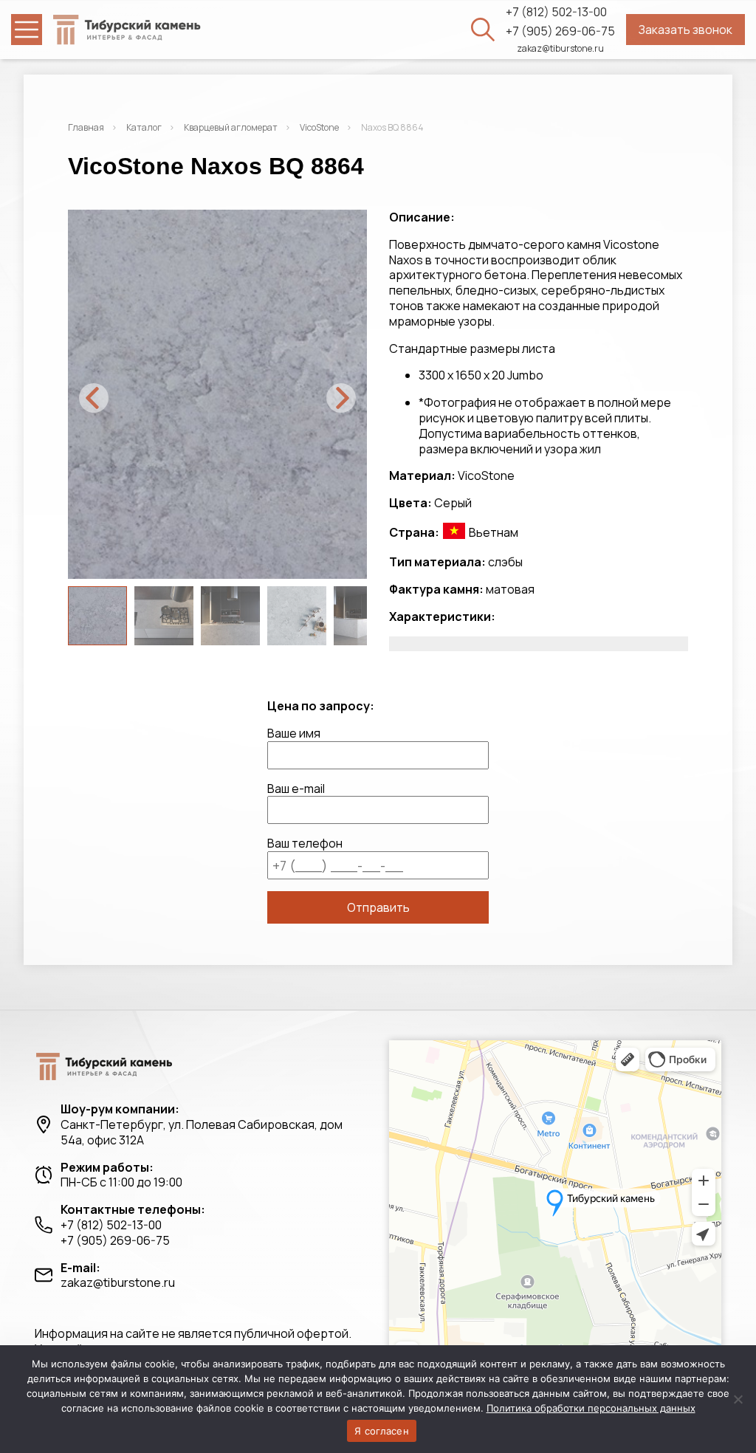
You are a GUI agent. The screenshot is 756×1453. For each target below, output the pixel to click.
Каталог (144, 127)
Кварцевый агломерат (231, 127)
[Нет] (737, 1399)
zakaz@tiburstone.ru (560, 49)
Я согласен (381, 1431)
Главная (86, 127)
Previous (94, 398)
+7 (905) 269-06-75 (560, 31)
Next (341, 398)
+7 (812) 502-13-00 (556, 12)
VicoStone (319, 127)
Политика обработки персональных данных (591, 1408)
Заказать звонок (685, 29)
